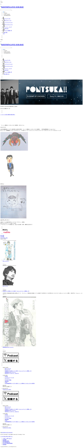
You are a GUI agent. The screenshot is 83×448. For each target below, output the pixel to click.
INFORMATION (7, 15)
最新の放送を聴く (11, 114)
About (6, 382)
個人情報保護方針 (6, 442)
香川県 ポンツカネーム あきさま (12, 373)
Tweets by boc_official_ (7, 389)
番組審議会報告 (6, 440)
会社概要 (4, 439)
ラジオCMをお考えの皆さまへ (6, 436)
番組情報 (7, 381)
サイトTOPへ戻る (4, 237)
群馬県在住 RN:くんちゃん (8, 347)
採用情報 (4, 444)
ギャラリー (7, 378)
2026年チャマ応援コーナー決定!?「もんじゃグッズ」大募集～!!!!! (16, 291)
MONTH (4, 386)
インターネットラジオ (9, 377)
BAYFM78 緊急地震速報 (7, 443)
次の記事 (2, 236)
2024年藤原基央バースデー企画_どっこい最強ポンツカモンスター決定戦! (20, 383)
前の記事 (2, 235)
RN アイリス (5, 286)
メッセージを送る (4, 114)
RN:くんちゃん (6, 261)
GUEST (5, 13)
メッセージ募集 (8, 418)
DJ (4, 12)
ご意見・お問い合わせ (7, 438)
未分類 (6, 376)
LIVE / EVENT (7, 14)
